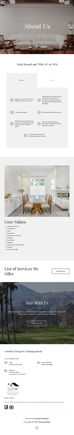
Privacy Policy (45, 422)
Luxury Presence (42, 418)
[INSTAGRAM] (37, 428)
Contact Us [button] (37, 323)
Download (60, 271)
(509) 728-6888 (47, 364)
